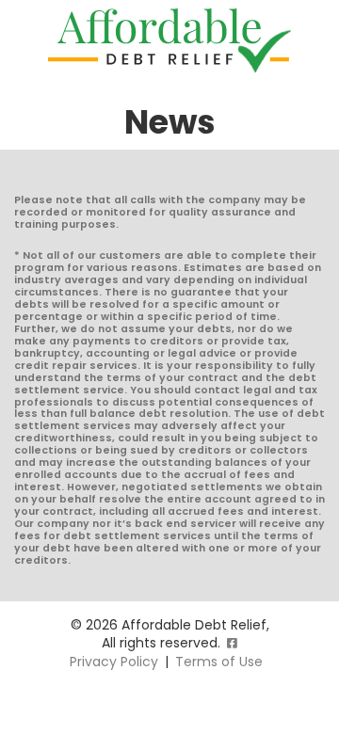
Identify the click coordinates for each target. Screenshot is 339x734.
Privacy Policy (114, 661)
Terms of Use (219, 661)
